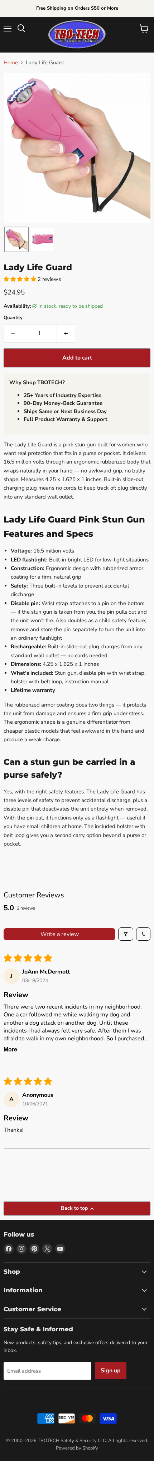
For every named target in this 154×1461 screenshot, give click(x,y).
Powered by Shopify (77, 1448)
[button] (16, 239)
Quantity (13, 318)
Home (11, 63)
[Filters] (125, 933)
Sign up (111, 1371)
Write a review (59, 934)
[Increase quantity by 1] (66, 333)
